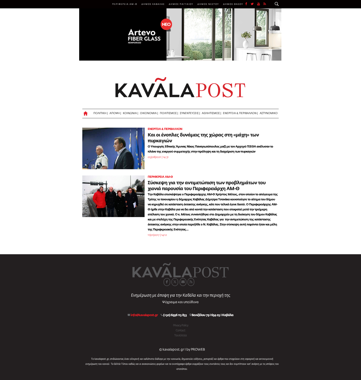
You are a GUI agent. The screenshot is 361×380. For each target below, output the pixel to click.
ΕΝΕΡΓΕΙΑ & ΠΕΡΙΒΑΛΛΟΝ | (240, 113)
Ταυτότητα (180, 335)
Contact (180, 330)
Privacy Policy (180, 325)
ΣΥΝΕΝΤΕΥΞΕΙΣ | (190, 113)
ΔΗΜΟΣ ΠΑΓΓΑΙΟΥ (181, 4)
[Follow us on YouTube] (260, 4)
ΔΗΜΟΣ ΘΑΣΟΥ (233, 4)
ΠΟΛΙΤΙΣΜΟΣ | (169, 113)
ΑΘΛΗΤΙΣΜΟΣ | (211, 113)
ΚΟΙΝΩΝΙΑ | (130, 113)
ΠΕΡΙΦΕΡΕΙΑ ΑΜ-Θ (124, 4)
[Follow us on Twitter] (254, 4)
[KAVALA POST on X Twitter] (175, 282)
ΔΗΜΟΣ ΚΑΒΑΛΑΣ (153, 4)
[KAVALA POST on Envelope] (183, 282)
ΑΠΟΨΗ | (115, 113)
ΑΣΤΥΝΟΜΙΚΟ (269, 113)
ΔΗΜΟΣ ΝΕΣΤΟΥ (208, 4)
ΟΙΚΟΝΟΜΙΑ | (149, 113)
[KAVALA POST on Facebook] (167, 282)
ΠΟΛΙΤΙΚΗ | (100, 113)
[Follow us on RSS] (264, 4)
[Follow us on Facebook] (248, 4)
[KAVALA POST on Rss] (191, 282)
